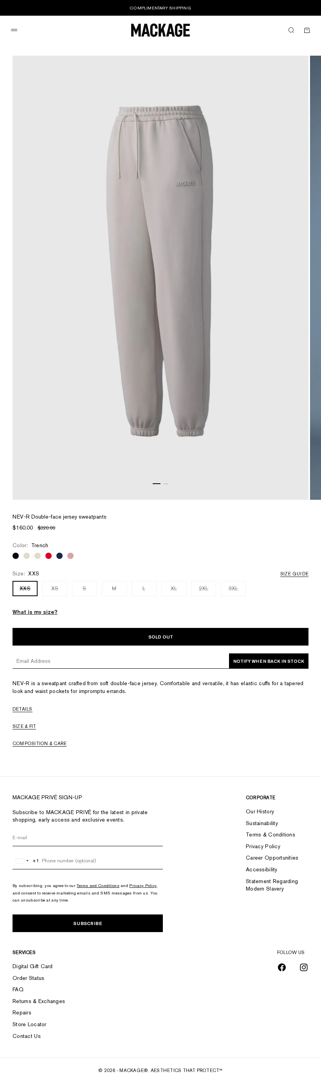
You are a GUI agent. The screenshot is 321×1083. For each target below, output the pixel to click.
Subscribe (87, 923)
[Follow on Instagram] (303, 967)
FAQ (18, 989)
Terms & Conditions (270, 834)
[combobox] (26, 861)
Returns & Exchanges (39, 1001)
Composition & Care (40, 743)
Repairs (22, 1012)
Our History (260, 811)
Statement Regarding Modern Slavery (272, 885)
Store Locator (30, 1024)
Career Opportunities (272, 857)
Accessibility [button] (262, 869)
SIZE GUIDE (294, 574)
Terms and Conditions (98, 885)
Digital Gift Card (33, 966)
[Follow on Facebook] (282, 967)
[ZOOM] (293, 484)
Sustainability (262, 823)
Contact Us (27, 1035)
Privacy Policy (143, 885)
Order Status (28, 977)
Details (22, 709)
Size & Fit (24, 726)
